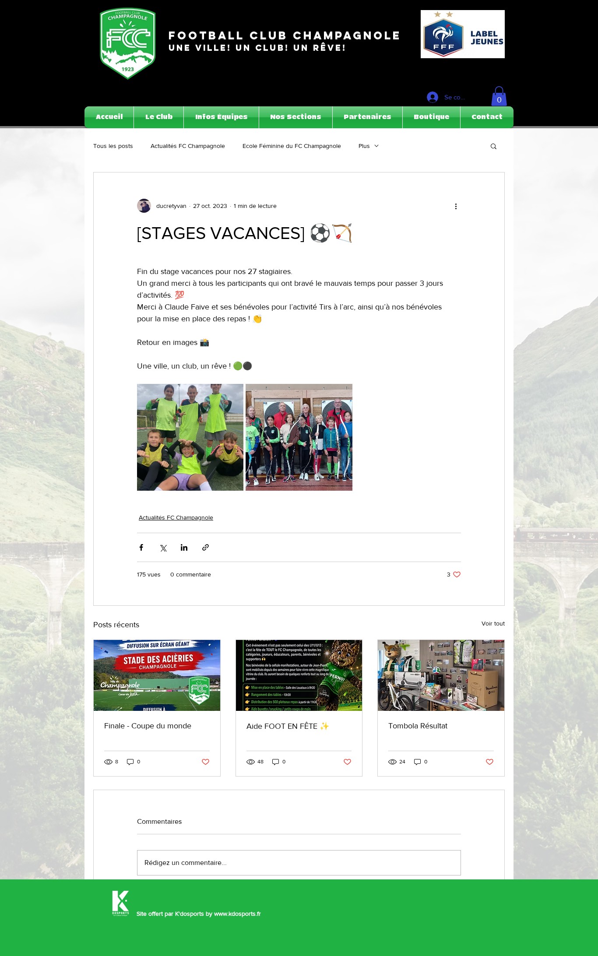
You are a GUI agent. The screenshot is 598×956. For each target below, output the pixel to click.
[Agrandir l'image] (190, 437)
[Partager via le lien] (205, 547)
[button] (499, 96)
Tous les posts (113, 145)
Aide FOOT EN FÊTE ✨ (287, 726)
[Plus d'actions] (455, 205)
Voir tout (493, 623)
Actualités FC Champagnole (188, 145)
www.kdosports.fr (237, 913)
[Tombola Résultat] (441, 675)
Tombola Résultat (417, 725)
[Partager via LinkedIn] (184, 547)
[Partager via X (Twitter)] (162, 547)
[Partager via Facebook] (141, 547)
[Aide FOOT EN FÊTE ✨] (299, 675)
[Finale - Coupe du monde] (157, 675)
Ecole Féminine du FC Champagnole (292, 145)
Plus (364, 145)
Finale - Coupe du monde (147, 725)
